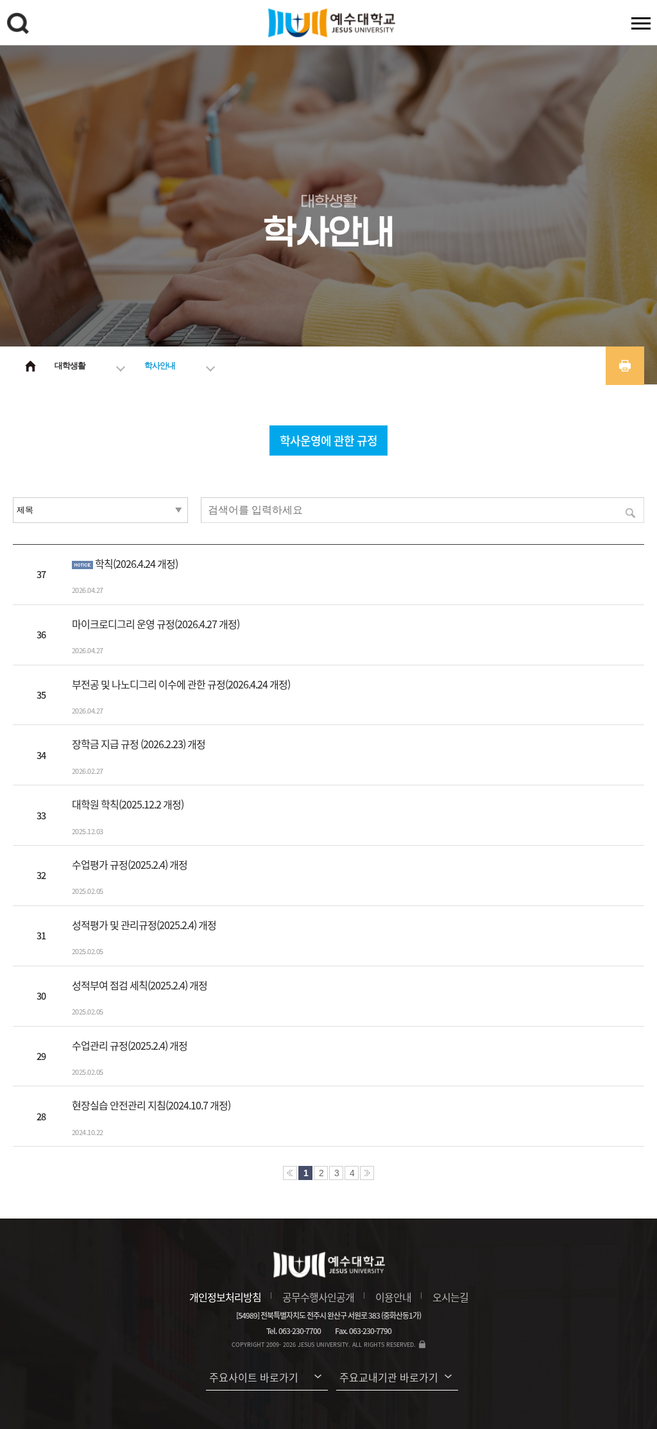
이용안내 (393, 1297)
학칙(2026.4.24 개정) (136, 563)
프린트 (625, 366)
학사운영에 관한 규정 (328, 440)
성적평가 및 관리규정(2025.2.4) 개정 (144, 924)
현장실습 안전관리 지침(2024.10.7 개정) (151, 1105)
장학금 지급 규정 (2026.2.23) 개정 (138, 743)
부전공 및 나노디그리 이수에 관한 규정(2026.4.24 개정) (181, 684)
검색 (19, 25)
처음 (290, 1173)
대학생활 (70, 365)
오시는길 (450, 1297)
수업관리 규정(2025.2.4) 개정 (129, 1045)
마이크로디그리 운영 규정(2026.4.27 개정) (155, 623)
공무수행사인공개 (318, 1297)
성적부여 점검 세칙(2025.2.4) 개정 (139, 985)
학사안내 (159, 365)
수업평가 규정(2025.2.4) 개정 (129, 864)
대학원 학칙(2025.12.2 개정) (127, 804)
